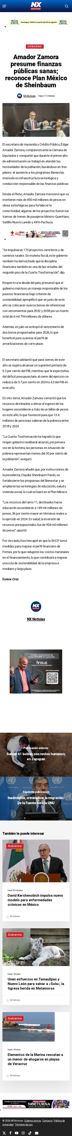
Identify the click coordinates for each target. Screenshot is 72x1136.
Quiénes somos (32, 1120)
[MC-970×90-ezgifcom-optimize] (39, 26)
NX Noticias (29, 95)
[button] (4, 6)
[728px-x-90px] (38, 239)
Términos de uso (24, 1124)
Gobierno (35, 46)
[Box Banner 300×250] (36, 695)
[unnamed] (36, 1110)
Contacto (47, 1120)
